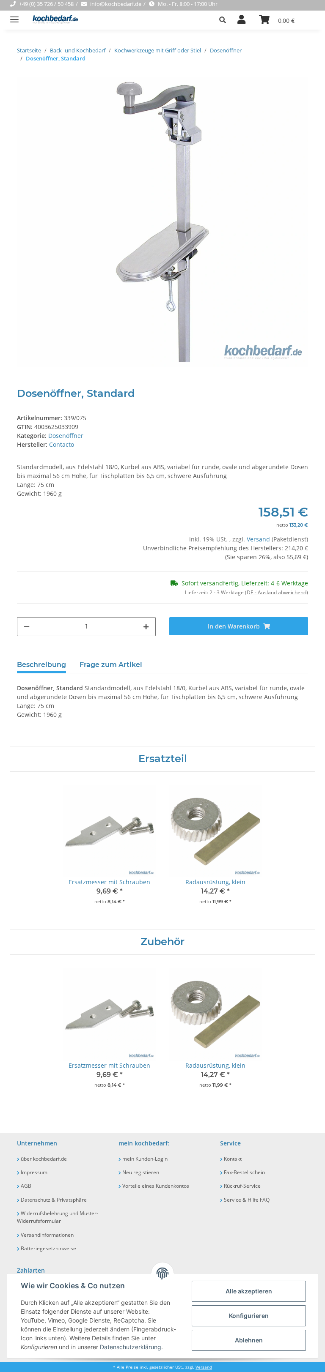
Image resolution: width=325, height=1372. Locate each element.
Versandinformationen (46, 1234)
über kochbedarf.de (43, 1158)
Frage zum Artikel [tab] (111, 665)
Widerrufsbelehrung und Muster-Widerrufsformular (57, 1217)
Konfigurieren (249, 1315)
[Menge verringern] (26, 627)
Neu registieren (140, 1172)
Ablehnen (249, 1340)
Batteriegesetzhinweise (47, 1248)
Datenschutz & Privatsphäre (53, 1199)
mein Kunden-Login (144, 1158)
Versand (259, 539)
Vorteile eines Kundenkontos (155, 1185)
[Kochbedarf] (52, 20)
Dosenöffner (65, 436)
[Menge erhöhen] (146, 627)
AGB (25, 1185)
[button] (225, 19)
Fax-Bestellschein (244, 1172)
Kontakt (232, 1158)
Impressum (33, 1172)
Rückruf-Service (242, 1185)
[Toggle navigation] (14, 16)
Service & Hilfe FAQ (246, 1199)
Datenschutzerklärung (130, 1346)
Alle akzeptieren (249, 1291)
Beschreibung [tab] (41, 665)
